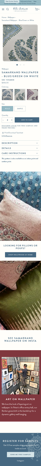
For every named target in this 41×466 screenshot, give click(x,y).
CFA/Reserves (7, 136)
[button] (20, 42)
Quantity (5, 115)
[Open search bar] (7, 9)
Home (4, 17)
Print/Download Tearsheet (13, 132)
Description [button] (10, 143)
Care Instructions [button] (14, 153)
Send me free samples (20, 455)
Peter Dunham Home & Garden (27, 3)
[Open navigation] (3, 9)
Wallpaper (11, 17)
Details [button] (6, 148)
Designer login (9, 126)
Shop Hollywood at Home (20, 255)
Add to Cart (27, 120)
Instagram (20, 460)
